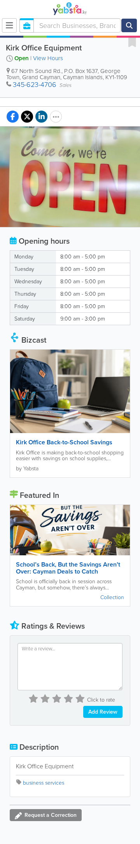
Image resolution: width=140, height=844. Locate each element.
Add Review (102, 712)
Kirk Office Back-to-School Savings (64, 442)
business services (43, 783)
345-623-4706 (34, 85)
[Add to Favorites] (132, 42)
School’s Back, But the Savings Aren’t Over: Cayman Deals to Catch (68, 568)
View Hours (48, 58)
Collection (112, 597)
